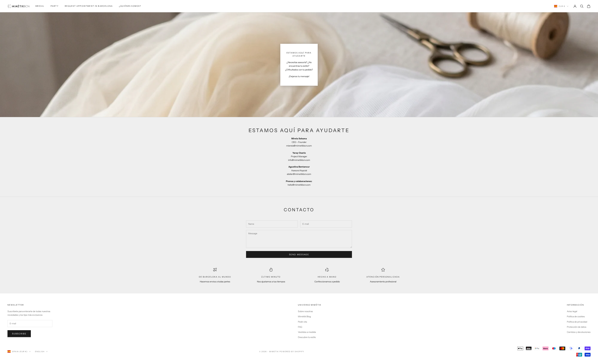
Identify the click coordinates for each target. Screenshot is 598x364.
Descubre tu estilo (307, 337)
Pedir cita (302, 321)
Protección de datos (576, 327)
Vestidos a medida (307, 332)
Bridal (40, 6)
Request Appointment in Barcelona (89, 6)
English (40, 351)
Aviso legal (572, 311)
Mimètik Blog (304, 316)
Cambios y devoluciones (579, 332)
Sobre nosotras (305, 311)
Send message (299, 254)
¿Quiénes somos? (130, 6)
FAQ (300, 327)
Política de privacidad (577, 321)
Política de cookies (576, 316)
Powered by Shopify (292, 351)
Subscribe (19, 333)
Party (55, 6)
